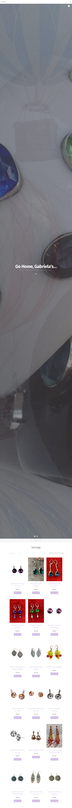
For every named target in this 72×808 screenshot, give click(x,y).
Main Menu (3, 1)
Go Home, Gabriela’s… (36, 266)
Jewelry (35, 540)
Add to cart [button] (17, 593)
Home (31, 540)
